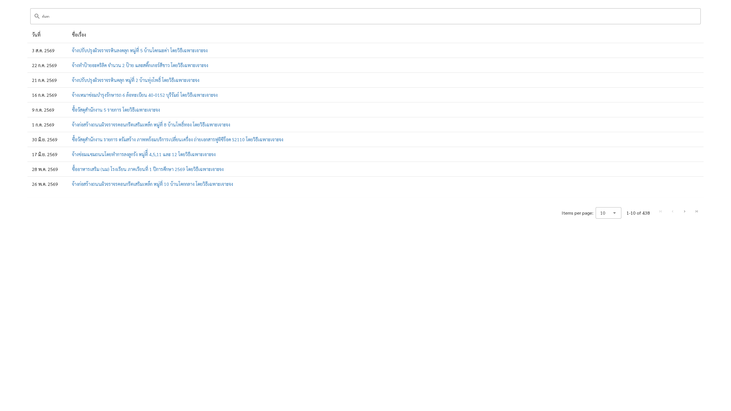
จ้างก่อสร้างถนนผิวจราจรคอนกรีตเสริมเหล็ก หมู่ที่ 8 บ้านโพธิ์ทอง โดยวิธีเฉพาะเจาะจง (151, 125)
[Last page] (696, 211)
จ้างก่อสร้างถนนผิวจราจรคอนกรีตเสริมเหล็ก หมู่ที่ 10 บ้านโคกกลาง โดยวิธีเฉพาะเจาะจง (152, 184)
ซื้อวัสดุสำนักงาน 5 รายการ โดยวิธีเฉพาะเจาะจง (116, 110)
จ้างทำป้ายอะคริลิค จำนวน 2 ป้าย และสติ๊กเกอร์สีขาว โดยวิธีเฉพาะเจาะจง (140, 65)
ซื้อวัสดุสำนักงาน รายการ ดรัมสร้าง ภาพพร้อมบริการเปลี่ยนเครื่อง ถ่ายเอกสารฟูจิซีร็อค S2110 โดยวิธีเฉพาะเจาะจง (177, 139)
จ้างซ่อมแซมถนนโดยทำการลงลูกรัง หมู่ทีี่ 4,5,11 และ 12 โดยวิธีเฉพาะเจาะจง (144, 154)
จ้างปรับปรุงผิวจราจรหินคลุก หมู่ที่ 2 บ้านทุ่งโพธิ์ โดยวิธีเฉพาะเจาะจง (135, 80)
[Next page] (684, 211)
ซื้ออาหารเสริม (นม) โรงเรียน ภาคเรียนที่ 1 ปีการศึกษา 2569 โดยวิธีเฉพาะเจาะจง (148, 169)
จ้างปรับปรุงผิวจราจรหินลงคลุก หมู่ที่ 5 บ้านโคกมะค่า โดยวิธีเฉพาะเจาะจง (140, 50)
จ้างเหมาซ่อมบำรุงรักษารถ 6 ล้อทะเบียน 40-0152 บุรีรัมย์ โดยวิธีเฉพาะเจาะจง (145, 95)
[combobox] (608, 213)
